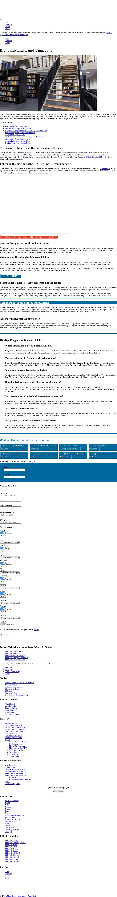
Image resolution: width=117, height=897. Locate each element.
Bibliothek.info (10, 668)
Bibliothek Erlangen (12, 861)
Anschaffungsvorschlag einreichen (17, 141)
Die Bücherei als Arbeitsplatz (15, 727)
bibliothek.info (11, 896)
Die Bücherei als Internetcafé (15, 729)
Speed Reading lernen (12, 784)
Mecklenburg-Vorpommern (14, 815)
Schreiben (8, 25)
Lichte (7, 674)
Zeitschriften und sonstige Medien (17, 695)
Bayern (7, 803)
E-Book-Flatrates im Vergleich (16, 769)
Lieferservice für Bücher (13, 738)
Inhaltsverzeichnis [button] (6, 123)
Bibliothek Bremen (11, 849)
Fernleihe (47, 270)
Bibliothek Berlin (11, 845)
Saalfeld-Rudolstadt (12, 672)
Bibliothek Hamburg (12, 851)
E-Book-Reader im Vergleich (15, 771)
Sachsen (8, 826)
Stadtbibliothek (10, 712)
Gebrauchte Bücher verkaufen (15, 775)
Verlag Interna (14, 752)
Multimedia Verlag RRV (18, 748)
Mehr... (109, 33)
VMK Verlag (14, 754)
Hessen (7, 813)
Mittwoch (3, 561)
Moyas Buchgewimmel (17, 746)
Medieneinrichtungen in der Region (18, 129)
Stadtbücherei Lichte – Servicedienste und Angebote (24, 137)
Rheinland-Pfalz (10, 821)
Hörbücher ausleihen (12, 689)
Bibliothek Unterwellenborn (15, 660)
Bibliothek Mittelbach (12, 853)
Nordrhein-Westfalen (12, 819)
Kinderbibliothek (11, 708)
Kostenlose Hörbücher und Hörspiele (18, 780)
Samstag (3, 606)
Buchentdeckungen (12, 723)
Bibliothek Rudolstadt (12, 654)
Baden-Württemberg (12, 801)
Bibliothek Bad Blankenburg (15, 656)
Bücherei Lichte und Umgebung (16, 126)
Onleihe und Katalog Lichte (15, 135)
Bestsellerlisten (10, 765)
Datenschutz (32, 896)
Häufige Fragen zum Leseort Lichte (18, 143)
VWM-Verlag (14, 756)
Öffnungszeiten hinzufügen (10, 542)
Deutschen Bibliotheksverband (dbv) (91, 157)
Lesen (7, 23)
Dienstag (3, 545)
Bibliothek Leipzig (11, 841)
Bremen (7, 809)
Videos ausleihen (11, 693)
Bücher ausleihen (11, 685)
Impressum (22, 896)
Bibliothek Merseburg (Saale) (15, 843)
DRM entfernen (10, 767)
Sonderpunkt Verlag (16, 750)
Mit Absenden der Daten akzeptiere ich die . (21, 630)
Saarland (8, 823)
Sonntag (3, 621)
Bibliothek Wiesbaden (12, 857)
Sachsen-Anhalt (10, 828)
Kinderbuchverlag (15, 744)
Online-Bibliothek (11, 710)
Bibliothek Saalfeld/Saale (14, 651)
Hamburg (8, 811)
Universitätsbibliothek (12, 714)
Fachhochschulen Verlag (18, 742)
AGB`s (36, 630)
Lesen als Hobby (11, 734)
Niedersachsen (10, 817)
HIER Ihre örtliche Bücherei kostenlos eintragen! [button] (17, 461)
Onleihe (7, 29)
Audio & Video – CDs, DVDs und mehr (19, 683)
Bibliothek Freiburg (12, 859)
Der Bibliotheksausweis (13, 725)
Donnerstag (4, 576)
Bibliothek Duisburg (12, 855)
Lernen (7, 27)
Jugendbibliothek (11, 706)
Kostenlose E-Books (12, 777)
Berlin (7, 805)
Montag (3, 530)
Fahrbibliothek (25, 155)
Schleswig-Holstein (12, 830)
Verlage (7, 740)
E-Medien (8, 691)
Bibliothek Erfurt (11, 847)
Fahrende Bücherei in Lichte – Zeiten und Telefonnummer (26, 131)
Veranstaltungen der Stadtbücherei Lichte (20, 133)
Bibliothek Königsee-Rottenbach (16, 658)
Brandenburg (9, 807)
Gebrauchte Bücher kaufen (14, 731)
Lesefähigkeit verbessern (13, 736)
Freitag (2, 591)
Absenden (4, 635)
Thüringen (8, 670)
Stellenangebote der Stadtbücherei (17, 139)
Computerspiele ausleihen (14, 687)
